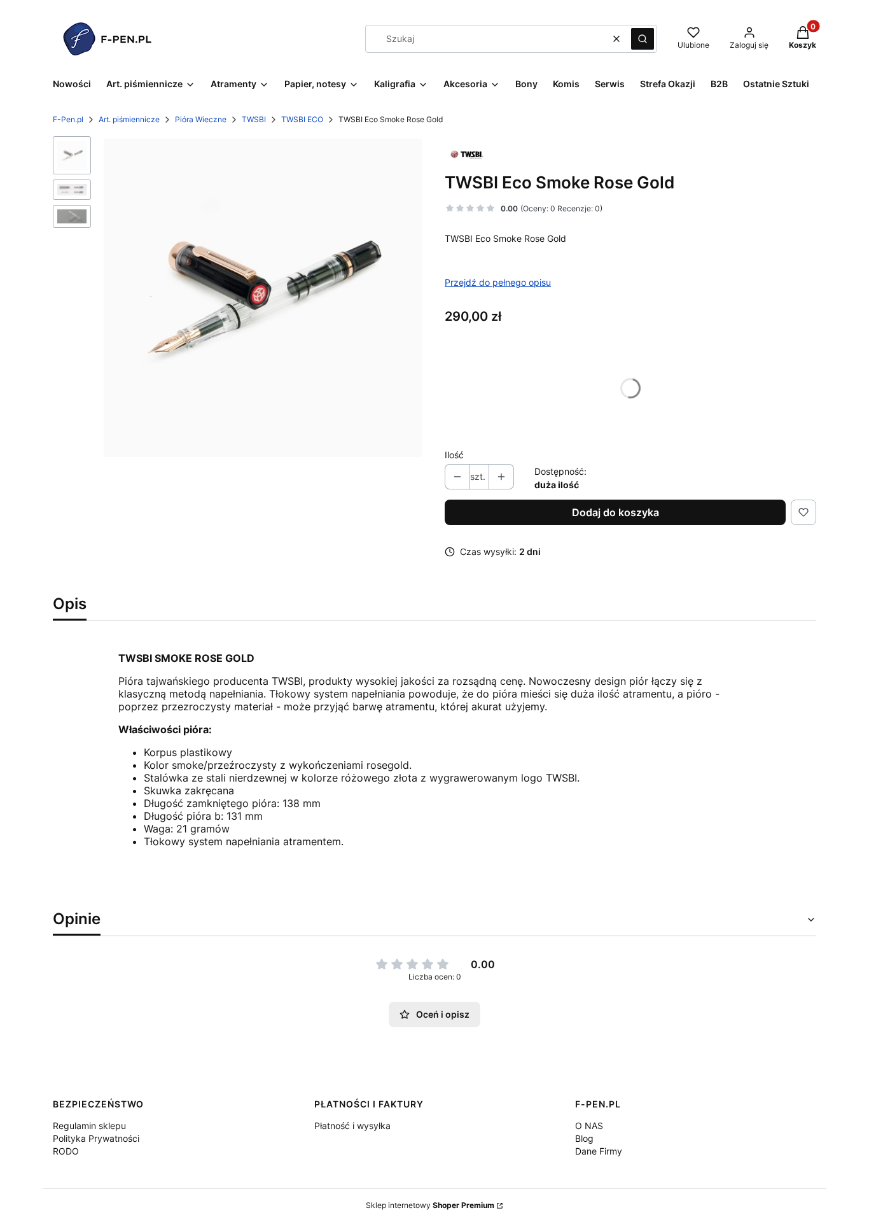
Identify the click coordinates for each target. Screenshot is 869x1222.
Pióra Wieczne (200, 119)
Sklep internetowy (430, 1205)
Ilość (454, 454)
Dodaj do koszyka (615, 512)
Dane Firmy (598, 1151)
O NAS (589, 1125)
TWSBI (254, 119)
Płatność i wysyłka (352, 1125)
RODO (66, 1151)
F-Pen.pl (68, 119)
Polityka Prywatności (96, 1138)
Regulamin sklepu (89, 1125)
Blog (584, 1138)
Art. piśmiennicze (129, 119)
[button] (642, 39)
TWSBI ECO (302, 119)
